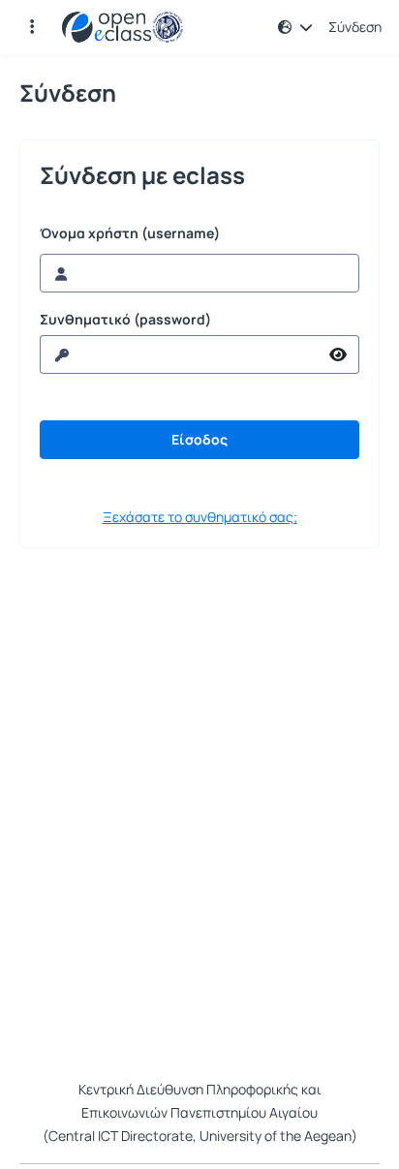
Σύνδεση (355, 27)
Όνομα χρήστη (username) (130, 233)
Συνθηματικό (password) (125, 319)
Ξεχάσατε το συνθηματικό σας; (200, 517)
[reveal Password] (338, 354)
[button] (31, 27)
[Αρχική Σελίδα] (122, 27)
